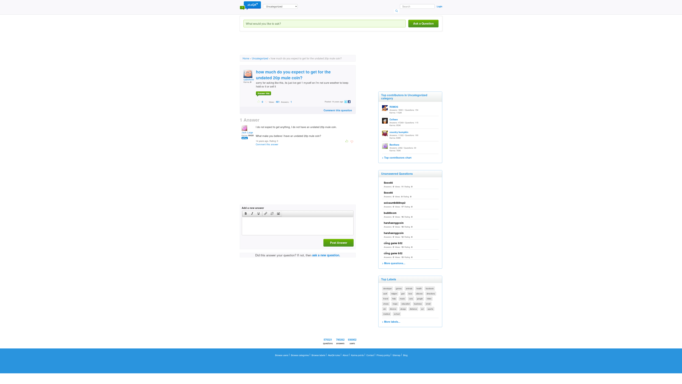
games (399, 288)
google (420, 298)
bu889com (390, 213)
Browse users (281, 355)
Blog (405, 355)
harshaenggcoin (394, 223)
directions (431, 293)
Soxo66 (388, 182)
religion (394, 293)
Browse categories (300, 355)
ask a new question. (326, 255)
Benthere (394, 144)
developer (387, 288)
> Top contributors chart (397, 157)
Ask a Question (423, 23)
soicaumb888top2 (394, 202)
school (397, 313)
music (402, 298)
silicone (419, 293)
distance (413, 308)
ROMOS (393, 106)
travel (385, 298)
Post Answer (338, 243)
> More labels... (391, 321)
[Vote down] (266, 101)
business (418, 303)
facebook (430, 288)
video (429, 298)
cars (411, 298)
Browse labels (318, 355)
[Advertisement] (304, 46)
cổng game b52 (393, 243)
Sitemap (396, 355)
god (402, 293)
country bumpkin (398, 132)
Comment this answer (267, 144)
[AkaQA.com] (250, 5)
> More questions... (393, 263)
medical (386, 313)
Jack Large (247, 132)
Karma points (357, 355)
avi (422, 308)
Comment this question (338, 110)
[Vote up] (258, 101)
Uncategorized (260, 58)
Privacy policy (383, 355)
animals (409, 288)
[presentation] (246, 213)
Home (246, 58)
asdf (385, 293)
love (410, 293)
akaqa (403, 308)
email (428, 303)
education (406, 303)
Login (439, 6)
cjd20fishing (249, 79)
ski (384, 308)
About (345, 355)
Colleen (393, 119)
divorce (393, 308)
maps (395, 303)
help (394, 298)
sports (430, 308)
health (419, 288)
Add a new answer (253, 208)
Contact (370, 355)
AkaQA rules (334, 355)
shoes (386, 303)
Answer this (264, 93)
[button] (245, 214)
